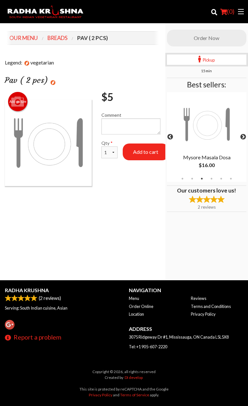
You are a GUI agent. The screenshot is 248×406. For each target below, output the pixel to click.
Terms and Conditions (211, 306)
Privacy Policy (203, 314)
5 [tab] (221, 178)
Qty (107, 143)
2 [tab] (192, 178)
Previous (170, 137)
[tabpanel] (207, 137)
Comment (111, 115)
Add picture (17, 101)
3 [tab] (202, 178)
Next (243, 137)
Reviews (198, 298)
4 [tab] (211, 178)
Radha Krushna (27, 290)
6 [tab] (231, 178)
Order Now (206, 38)
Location (136, 314)
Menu (134, 298)
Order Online (141, 306)
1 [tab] (182, 178)
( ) (230, 11)
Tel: (148, 346)
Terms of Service (134, 394)
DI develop (134, 377)
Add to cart (145, 152)
